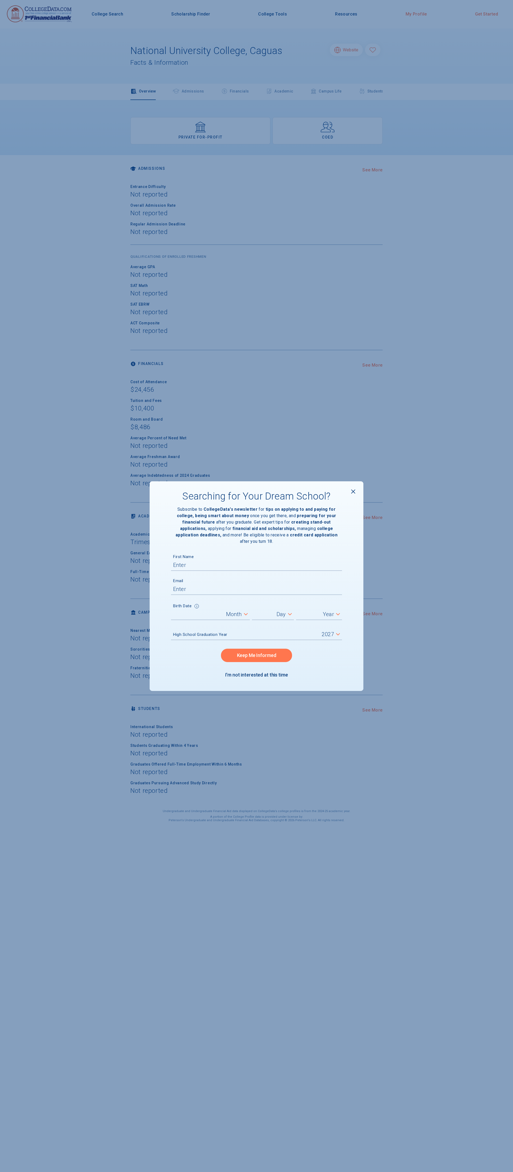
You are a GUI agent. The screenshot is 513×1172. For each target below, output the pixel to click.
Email (178, 580)
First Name (183, 556)
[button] (197, 607)
